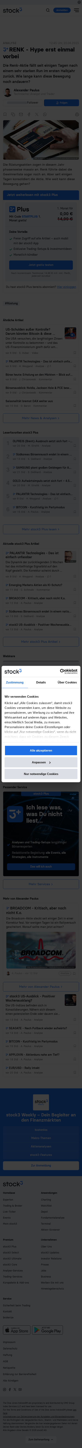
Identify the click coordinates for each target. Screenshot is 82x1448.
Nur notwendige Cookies (41, 774)
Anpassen (39, 762)
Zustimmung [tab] (15, 682)
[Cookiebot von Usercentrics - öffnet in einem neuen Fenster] (60, 671)
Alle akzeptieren (41, 750)
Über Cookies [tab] (67, 682)
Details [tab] (41, 682)
